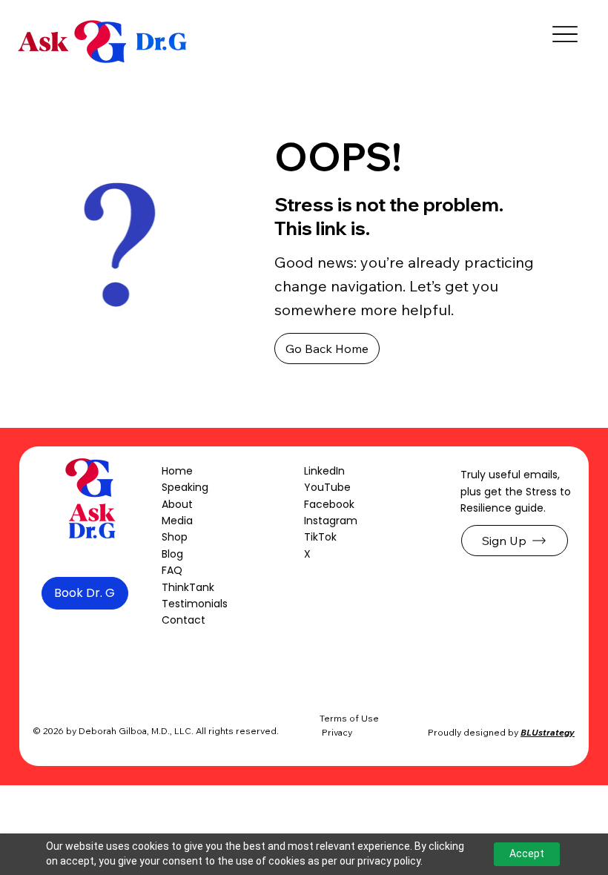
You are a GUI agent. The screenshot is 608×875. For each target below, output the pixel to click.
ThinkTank (188, 587)
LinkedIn (324, 470)
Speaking (185, 487)
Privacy (337, 732)
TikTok (320, 536)
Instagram (330, 520)
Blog (172, 554)
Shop (175, 536)
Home (177, 470)
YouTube (327, 487)
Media (177, 520)
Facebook (329, 504)
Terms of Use (349, 718)
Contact (183, 619)
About (177, 504)
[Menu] (565, 34)
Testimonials (195, 603)
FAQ (172, 570)
